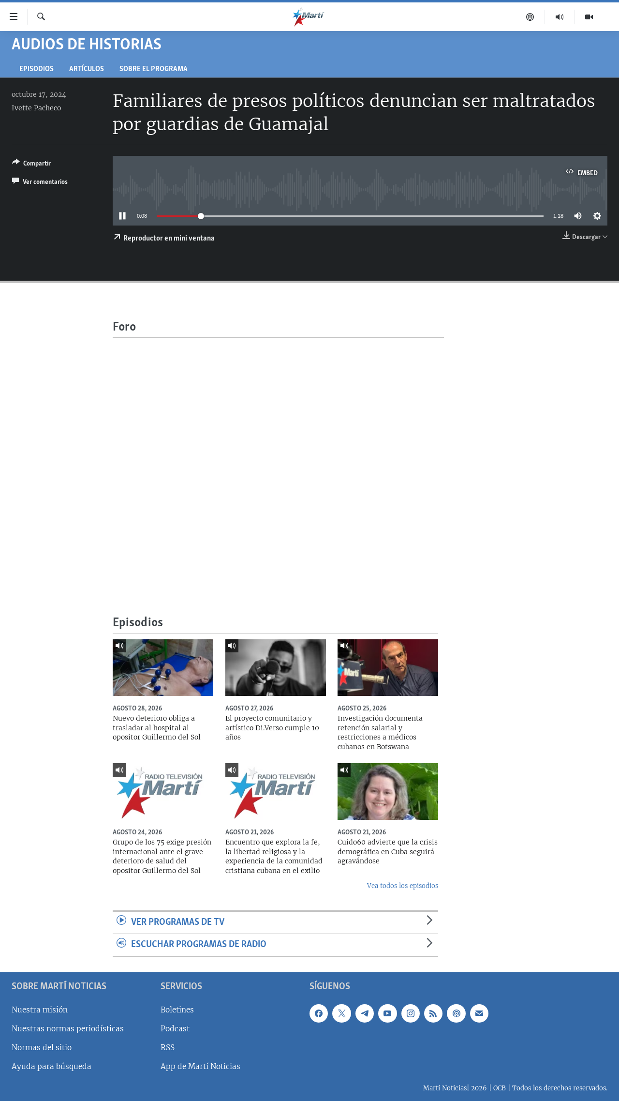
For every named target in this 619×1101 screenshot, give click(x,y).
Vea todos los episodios (402, 886)
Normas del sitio (42, 1047)
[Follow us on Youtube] (387, 1013)
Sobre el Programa (153, 69)
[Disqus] (278, 459)
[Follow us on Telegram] (364, 1013)
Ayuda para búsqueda (51, 1066)
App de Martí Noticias (200, 1066)
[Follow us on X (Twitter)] (341, 1013)
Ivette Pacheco (36, 108)
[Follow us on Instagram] (410, 1013)
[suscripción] (479, 1013)
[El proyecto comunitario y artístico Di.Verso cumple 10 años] (275, 667)
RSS (168, 1047)
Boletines (177, 1009)
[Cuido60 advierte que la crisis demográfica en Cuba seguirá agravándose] (388, 791)
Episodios (36, 69)
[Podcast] (530, 17)
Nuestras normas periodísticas (68, 1028)
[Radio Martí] (560, 17)
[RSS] (433, 1013)
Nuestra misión (40, 1009)
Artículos (86, 69)
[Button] (31, 165)
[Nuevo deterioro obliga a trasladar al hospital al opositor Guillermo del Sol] (163, 667)
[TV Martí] (589, 17)
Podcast (175, 1028)
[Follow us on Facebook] (319, 1013)
